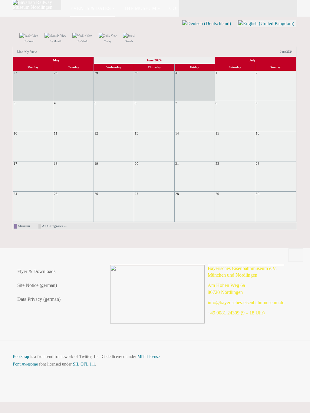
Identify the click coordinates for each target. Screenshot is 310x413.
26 (96, 194)
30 (257, 194)
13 (136, 133)
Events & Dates (90, 8)
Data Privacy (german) (39, 299)
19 (96, 163)
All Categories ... (54, 226)
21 (177, 163)
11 (56, 133)
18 (56, 163)
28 (177, 194)
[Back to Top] (296, 255)
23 (257, 163)
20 (136, 163)
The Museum (140, 8)
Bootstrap (21, 356)
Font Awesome (25, 364)
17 (15, 163)
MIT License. (149, 356)
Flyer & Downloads (36, 271)
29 (217, 194)
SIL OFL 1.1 (84, 364)
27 (136, 194)
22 (217, 163)
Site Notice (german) (37, 285)
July (252, 60)
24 (15, 194)
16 (257, 133)
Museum (24, 226)
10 (15, 133)
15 (217, 133)
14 (177, 133)
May (56, 60)
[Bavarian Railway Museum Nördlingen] (37, 5)
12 (96, 133)
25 (56, 194)
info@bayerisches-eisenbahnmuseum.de (246, 302)
